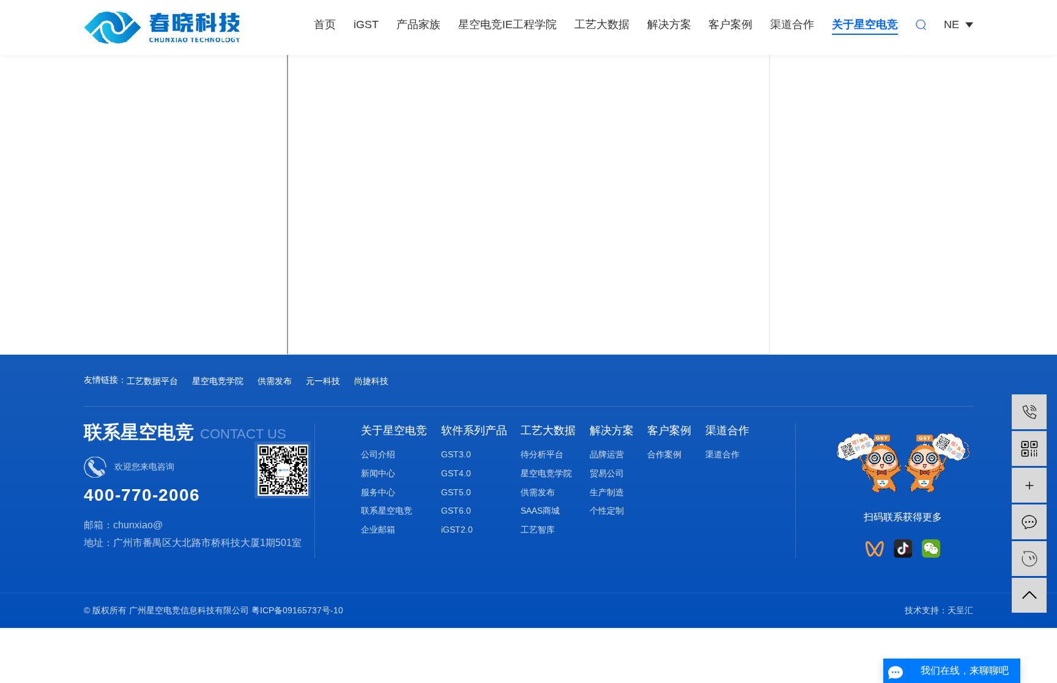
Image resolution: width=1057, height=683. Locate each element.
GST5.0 (456, 492)
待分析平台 (542, 454)
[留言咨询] (1029, 521)
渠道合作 (792, 24)
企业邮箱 (378, 529)
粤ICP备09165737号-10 (297, 610)
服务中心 (378, 492)
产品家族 (418, 24)
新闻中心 (378, 473)
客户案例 (730, 24)
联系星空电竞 (386, 510)
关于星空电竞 (865, 24)
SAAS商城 (540, 510)
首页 (325, 24)
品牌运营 (607, 454)
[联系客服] (1029, 558)
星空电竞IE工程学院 (507, 24)
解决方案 (669, 24)
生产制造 (607, 492)
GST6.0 (456, 510)
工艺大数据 (601, 24)
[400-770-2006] (1029, 411)
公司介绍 (378, 454)
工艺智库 (538, 529)
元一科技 (323, 381)
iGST (366, 24)
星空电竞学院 (217, 381)
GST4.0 (456, 473)
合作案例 (664, 454)
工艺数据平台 (152, 381)
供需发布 (275, 381)
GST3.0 (456, 454)
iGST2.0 (457, 529)
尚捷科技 (371, 381)
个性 (598, 510)
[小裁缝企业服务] (1029, 485)
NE (951, 24)
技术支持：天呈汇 (939, 610)
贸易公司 (607, 473)
